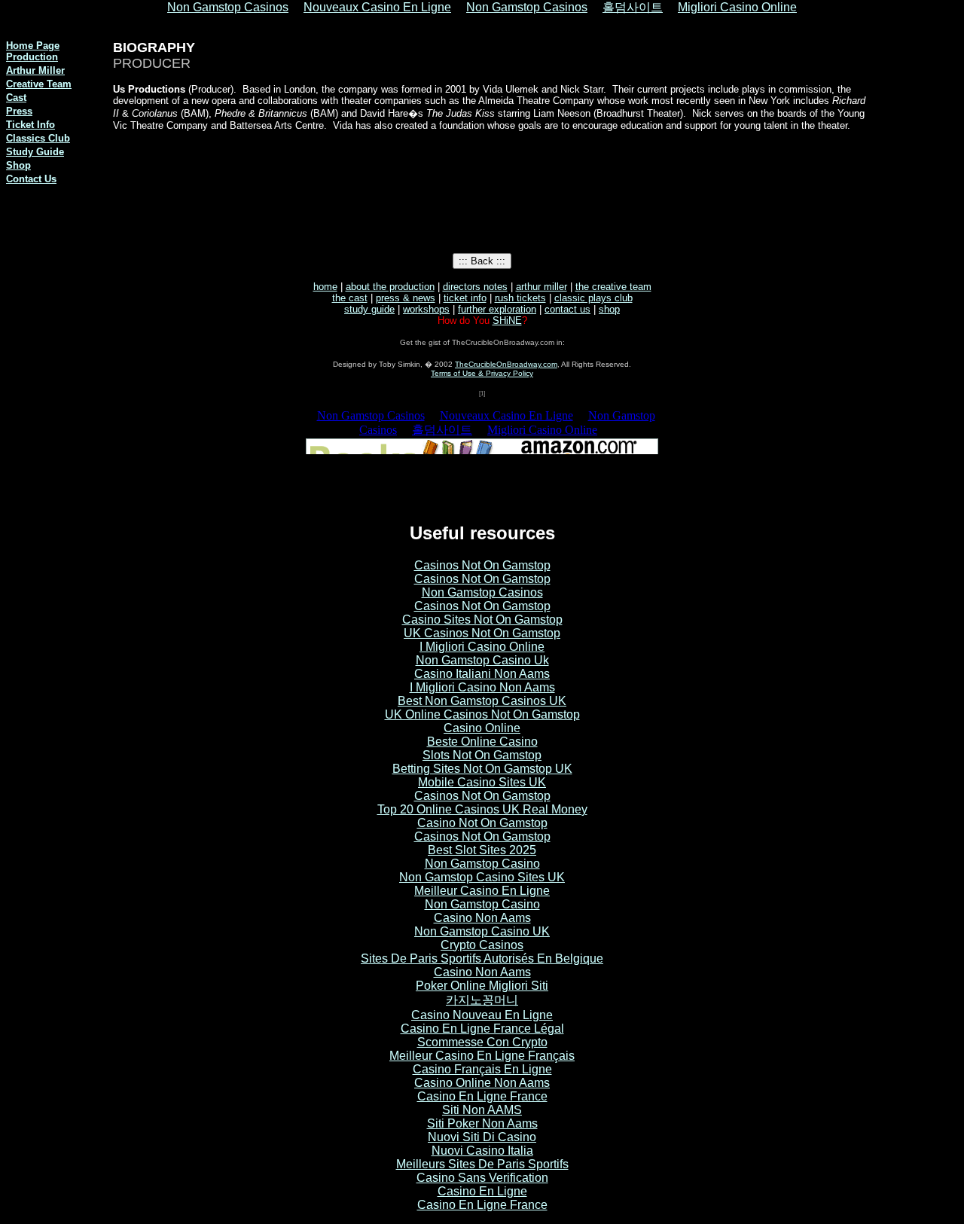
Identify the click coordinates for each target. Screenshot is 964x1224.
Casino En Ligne (482, 1191)
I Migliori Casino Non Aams (482, 687)
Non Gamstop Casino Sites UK (482, 877)
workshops (426, 309)
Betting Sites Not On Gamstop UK (482, 768)
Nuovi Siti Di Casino (482, 1137)
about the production (390, 286)
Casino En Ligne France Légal (482, 1028)
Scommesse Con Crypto (482, 1042)
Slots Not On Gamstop (482, 755)
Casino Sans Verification (482, 1177)
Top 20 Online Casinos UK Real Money (482, 809)
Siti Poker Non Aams (482, 1123)
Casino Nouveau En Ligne (482, 1015)
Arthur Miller (35, 70)
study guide (369, 309)
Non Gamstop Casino (482, 863)
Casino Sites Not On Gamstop (482, 619)
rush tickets (520, 298)
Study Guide (35, 151)
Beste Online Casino (482, 741)
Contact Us (31, 179)
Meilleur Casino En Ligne (482, 890)
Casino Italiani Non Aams (482, 673)
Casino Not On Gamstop (482, 823)
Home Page (32, 45)
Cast (16, 97)
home (325, 286)
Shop (18, 165)
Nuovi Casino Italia (482, 1150)
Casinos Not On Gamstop (482, 565)
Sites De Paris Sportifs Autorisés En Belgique (482, 958)
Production (32, 57)
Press (19, 111)
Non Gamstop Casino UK (482, 931)
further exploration (497, 309)
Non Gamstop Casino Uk (482, 660)
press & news (405, 298)
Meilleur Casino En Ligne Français (482, 1055)
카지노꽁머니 (482, 1000)
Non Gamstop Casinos (482, 592)
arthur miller (541, 286)
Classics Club (38, 138)
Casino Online (482, 728)
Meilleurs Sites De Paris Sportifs (482, 1164)
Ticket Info (30, 124)
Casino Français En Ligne (482, 1069)
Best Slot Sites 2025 (482, 850)
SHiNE (507, 320)
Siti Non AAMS (482, 1109)
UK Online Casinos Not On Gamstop (482, 714)
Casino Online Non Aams (482, 1082)
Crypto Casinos (482, 945)
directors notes (475, 286)
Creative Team (39, 84)
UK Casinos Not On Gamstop (482, 633)
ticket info (465, 298)
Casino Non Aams (482, 917)
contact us (567, 309)
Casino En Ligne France (482, 1096)
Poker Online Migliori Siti (482, 985)
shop (609, 309)
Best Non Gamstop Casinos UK (482, 700)
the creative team (613, 286)
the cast (350, 298)
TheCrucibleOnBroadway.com (506, 364)
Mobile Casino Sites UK (482, 782)
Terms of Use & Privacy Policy (482, 373)
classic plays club (593, 298)
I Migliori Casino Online (482, 646)
